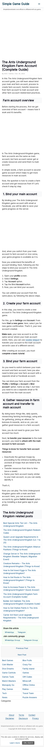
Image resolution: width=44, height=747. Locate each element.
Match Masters (9, 681)
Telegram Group (31, 640)
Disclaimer (9, 718)
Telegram (22, 632)
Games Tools (8, 677)
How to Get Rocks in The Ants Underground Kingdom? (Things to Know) (19, 580)
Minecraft (27, 681)
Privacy (35, 718)
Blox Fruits (27, 660)
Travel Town (28, 693)
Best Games (7, 660)
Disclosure (23, 718)
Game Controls (9, 673)
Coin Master (7, 664)
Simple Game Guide (15, 4)
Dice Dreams (8, 669)
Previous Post (22, 648)
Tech (4, 693)
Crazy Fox (27, 664)
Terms (21, 715)
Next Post (22, 655)
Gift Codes (27, 677)
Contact (32, 715)
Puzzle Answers (30, 697)
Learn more (15, 743)
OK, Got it (28, 743)
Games (11, 73)
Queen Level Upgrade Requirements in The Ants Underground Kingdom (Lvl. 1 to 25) (21, 540)
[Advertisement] (22, 34)
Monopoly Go (8, 685)
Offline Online (29, 685)
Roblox (26, 689)
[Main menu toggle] (39, 3)
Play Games (7, 689)
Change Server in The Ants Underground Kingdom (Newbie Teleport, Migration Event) (21, 557)
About (11, 715)
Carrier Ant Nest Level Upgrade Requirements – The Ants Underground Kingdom (21, 618)
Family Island (28, 669)
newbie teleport (32, 340)
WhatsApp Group (12, 640)
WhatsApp (9, 632)
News (4, 697)
